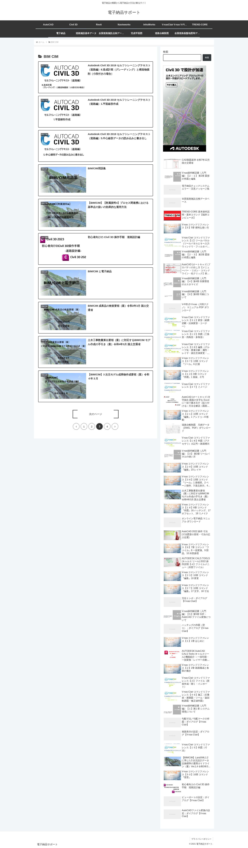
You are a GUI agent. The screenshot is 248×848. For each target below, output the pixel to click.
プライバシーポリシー (201, 839)
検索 (165, 51)
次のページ (95, 414)
